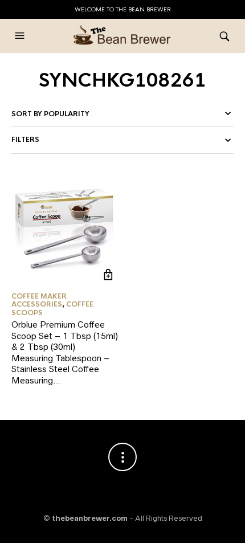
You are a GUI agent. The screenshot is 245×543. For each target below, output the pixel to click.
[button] (21, 36)
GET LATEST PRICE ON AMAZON (108, 275)
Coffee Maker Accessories (39, 300)
